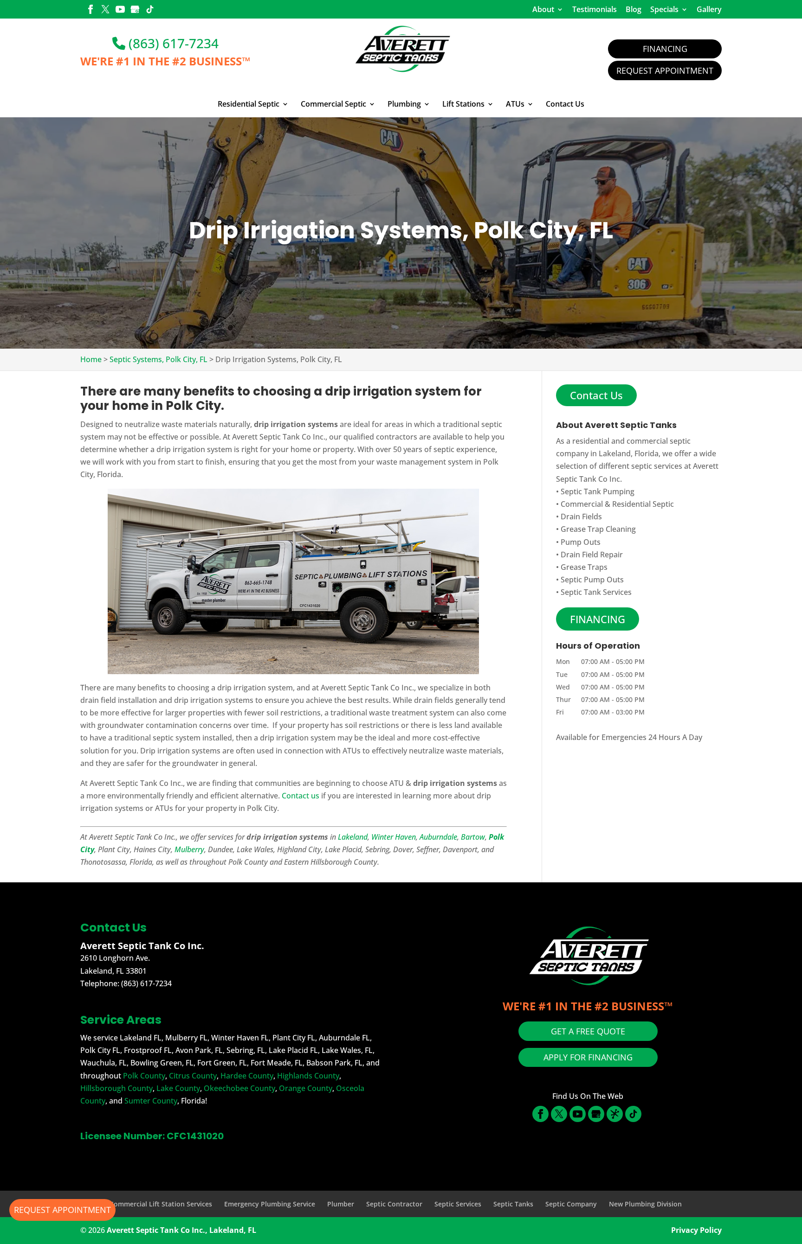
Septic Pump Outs (592, 579)
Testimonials (594, 9)
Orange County (305, 1088)
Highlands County (308, 1076)
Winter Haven (393, 837)
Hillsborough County (116, 1088)
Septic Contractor (394, 1203)
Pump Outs (581, 542)
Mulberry (189, 849)
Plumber (340, 1203)
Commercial (582, 504)
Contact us (300, 796)
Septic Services (457, 1203)
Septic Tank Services (596, 592)
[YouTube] (120, 10)
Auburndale (438, 837)
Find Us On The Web (587, 1096)
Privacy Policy (696, 1230)
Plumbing (404, 104)
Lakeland (353, 837)
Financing (665, 48)
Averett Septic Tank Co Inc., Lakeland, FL (181, 1230)
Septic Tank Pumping (597, 491)
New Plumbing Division (645, 1203)
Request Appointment (664, 70)
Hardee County (246, 1076)
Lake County (178, 1088)
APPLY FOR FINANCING (588, 1057)
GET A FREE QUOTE (588, 1031)
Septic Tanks (513, 1203)
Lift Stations (463, 104)
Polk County (144, 1076)
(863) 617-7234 (172, 43)
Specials (664, 9)
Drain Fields (581, 516)
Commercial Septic (333, 104)
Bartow (473, 837)
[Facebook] (90, 10)
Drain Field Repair (592, 554)
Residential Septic (248, 104)
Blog (633, 9)
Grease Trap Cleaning (598, 529)
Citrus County (193, 1076)
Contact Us (565, 104)
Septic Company (571, 1203)
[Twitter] (105, 10)
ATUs (515, 104)
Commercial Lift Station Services (161, 1203)
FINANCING (597, 619)
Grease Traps (584, 567)
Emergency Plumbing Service (269, 1203)
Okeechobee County (239, 1088)
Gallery (709, 9)
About (543, 9)
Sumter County (150, 1101)
